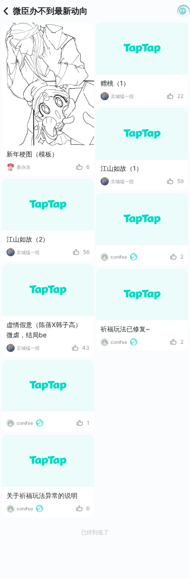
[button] (183, 11)
